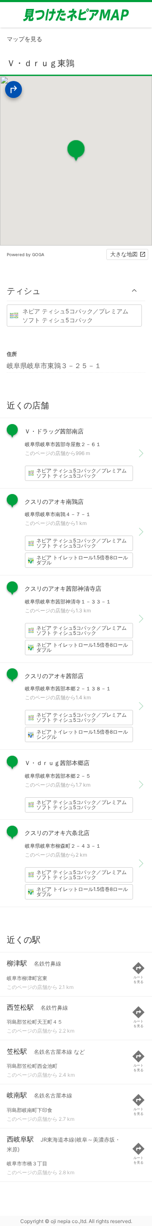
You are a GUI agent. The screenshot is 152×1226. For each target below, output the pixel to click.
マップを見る (24, 38)
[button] (76, 290)
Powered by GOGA (25, 254)
